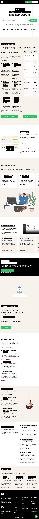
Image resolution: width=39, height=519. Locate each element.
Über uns (32, 499)
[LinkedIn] (17, 512)
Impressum (33, 504)
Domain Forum (25, 508)
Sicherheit (3, 74)
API (23, 501)
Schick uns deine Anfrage (32, 437)
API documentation (12, 417)
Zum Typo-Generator (5, 487)
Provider (12, 2)
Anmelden (35, 2)
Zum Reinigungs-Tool (31, 487)
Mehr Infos (24, 143)
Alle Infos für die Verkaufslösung (9, 116)
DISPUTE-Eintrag (13, 363)
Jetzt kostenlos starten (7, 270)
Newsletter (33, 503)
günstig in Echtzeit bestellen (8, 357)
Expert (5, 75)
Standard (3, 76)
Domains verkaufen (13, 47)
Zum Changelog (6, 327)
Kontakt (32, 501)
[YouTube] (15, 512)
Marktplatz (18, 2)
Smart (2, 75)
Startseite (7, 2)
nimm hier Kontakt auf (32, 462)
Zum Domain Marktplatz (30, 116)
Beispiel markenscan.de (7, 250)
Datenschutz (33, 506)
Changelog (24, 506)
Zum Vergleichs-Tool (18, 487)
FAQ (23, 503)
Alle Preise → (33, 29)
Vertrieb (7, 74)
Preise (23, 2)
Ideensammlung (23, 449)
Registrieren (28, 2)
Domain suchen (33, 20)
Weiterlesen (22, 250)
